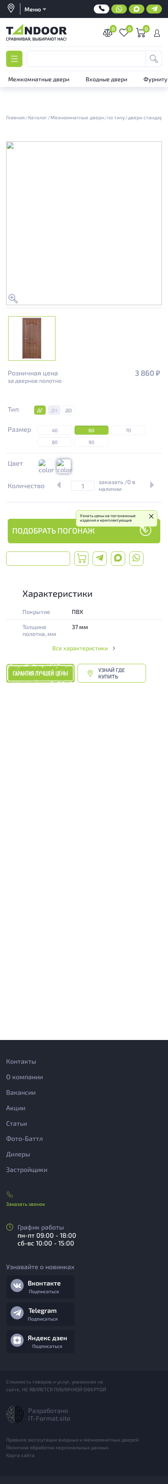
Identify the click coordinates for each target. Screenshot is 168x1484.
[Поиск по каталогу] (154, 59)
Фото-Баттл (24, 1138)
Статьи (16, 1123)
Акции (15, 1107)
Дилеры (18, 1154)
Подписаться (44, 1291)
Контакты (21, 1061)
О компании (24, 1076)
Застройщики (26, 1169)
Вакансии (20, 1092)
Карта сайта (20, 1455)
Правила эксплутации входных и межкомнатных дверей (72, 1439)
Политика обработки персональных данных (57, 1447)
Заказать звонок (25, 1204)
